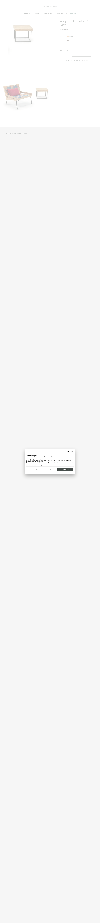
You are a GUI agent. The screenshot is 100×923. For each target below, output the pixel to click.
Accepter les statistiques (50, 469)
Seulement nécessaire (34, 469)
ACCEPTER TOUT (65, 469)
